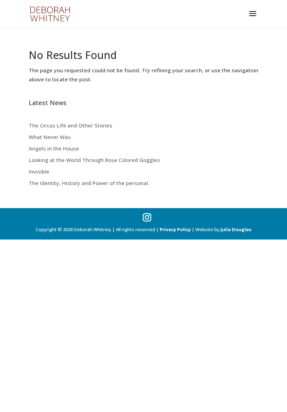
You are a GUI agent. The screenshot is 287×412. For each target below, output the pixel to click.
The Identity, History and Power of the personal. (89, 182)
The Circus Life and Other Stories (70, 125)
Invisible (39, 171)
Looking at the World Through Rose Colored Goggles (94, 159)
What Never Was (50, 136)
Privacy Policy (175, 229)
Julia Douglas (235, 229)
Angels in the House (54, 148)
